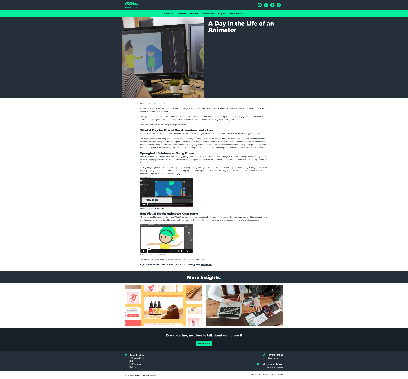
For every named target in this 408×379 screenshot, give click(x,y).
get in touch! (206, 264)
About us (168, 13)
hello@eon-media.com (272, 363)
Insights (222, 13)
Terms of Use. (129, 375)
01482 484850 (276, 354)
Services (194, 13)
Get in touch (236, 13)
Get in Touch (204, 343)
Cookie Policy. (151, 375)
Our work (181, 13)
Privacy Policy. (140, 375)
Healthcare (208, 13)
